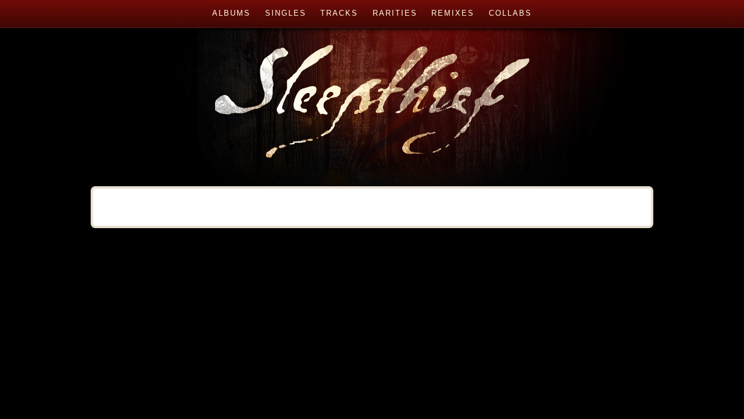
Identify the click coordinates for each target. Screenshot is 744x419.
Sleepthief (372, 93)
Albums (231, 13)
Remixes (452, 13)
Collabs (510, 13)
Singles (285, 13)
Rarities (395, 13)
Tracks (339, 13)
